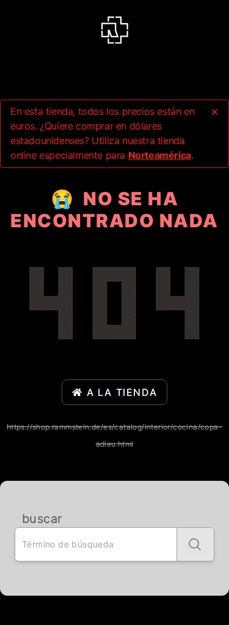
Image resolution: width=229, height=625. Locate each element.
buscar (42, 518)
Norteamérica (159, 155)
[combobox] (96, 544)
